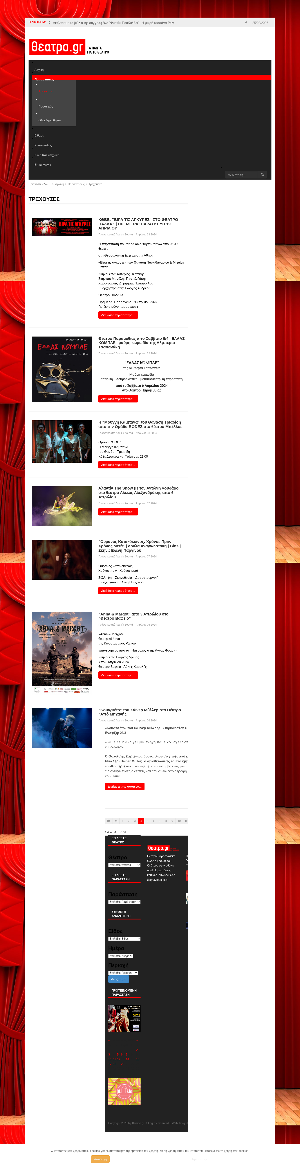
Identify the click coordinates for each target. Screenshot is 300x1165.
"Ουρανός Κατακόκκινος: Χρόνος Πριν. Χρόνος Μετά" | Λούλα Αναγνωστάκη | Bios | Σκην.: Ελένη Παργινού (139, 546)
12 (118, 1059)
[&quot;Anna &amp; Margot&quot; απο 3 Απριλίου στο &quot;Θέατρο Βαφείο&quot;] (62, 653)
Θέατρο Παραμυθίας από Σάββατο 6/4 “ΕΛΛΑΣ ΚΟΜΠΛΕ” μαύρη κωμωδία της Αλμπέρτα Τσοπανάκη (141, 343)
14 (127, 1059)
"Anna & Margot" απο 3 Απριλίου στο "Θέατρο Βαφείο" (133, 616)
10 (179, 821)
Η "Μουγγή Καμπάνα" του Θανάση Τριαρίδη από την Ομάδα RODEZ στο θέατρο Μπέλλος (140, 424)
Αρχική (59, 184)
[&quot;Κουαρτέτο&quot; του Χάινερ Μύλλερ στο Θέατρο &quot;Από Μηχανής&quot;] (62, 728)
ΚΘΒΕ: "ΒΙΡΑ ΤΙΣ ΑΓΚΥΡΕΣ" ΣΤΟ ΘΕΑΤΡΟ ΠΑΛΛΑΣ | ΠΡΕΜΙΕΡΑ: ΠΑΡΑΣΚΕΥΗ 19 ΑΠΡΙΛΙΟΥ (138, 224)
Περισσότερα (199, 1159)
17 (109, 1064)
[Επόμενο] (186, 821)
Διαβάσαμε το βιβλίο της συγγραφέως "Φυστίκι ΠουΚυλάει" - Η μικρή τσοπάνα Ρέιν (113, 23)
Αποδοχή (100, 1159)
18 (114, 1064)
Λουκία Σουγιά (124, 234)
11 (114, 1059)
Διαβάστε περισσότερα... (118, 315)
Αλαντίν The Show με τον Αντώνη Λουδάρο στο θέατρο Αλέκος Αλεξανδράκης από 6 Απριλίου (138, 492)
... (147, 821)
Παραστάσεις (76, 184)
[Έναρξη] (108, 821)
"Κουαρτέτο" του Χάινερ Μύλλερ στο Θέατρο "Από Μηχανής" (139, 712)
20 (122, 1064)
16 (137, 1059)
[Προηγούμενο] (116, 821)
